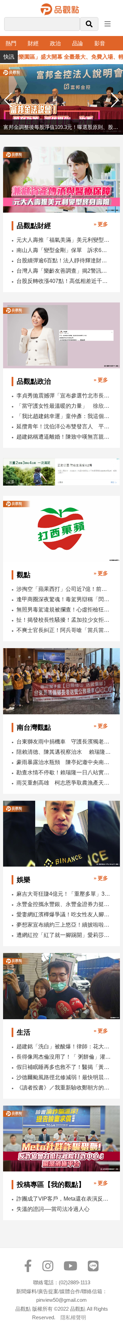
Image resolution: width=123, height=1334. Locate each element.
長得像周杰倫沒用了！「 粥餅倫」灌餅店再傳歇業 (63, 1056)
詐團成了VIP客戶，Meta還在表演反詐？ (63, 1198)
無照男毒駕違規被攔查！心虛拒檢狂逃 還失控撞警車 (63, 609)
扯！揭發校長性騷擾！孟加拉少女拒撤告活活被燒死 (63, 619)
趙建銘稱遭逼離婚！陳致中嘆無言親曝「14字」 (63, 436)
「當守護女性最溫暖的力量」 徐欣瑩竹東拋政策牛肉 (63, 405)
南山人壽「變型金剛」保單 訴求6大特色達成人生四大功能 (63, 250)
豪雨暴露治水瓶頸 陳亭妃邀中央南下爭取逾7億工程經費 (63, 762)
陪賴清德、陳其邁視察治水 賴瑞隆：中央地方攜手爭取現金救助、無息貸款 (63, 751)
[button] (115, 100)
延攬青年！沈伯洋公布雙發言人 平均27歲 (63, 426)
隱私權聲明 (73, 1317)
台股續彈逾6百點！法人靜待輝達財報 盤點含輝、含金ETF (63, 260)
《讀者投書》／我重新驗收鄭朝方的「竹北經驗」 (63, 1087)
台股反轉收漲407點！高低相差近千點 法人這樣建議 (63, 281)
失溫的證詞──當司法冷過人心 (53, 1209)
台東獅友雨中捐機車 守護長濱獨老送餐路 (63, 741)
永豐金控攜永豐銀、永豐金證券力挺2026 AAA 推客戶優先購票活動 (63, 904)
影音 (99, 43)
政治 (55, 43)
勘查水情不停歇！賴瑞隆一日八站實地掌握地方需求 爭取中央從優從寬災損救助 (63, 772)
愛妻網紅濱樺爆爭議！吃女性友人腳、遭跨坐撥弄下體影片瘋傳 (63, 914)
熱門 (10, 43)
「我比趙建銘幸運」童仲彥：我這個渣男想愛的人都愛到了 (63, 416)
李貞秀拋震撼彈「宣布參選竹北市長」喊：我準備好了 (63, 395)
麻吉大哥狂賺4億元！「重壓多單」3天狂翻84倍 (63, 893)
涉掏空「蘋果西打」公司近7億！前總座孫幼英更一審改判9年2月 (63, 589)
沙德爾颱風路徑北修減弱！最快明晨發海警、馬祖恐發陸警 (63, 1077)
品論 (77, 43)
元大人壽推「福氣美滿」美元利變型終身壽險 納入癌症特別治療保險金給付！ (63, 239)
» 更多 (101, 224)
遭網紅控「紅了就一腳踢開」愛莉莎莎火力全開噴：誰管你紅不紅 (63, 935)
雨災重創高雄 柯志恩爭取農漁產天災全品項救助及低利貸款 (63, 782)
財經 (33, 43)
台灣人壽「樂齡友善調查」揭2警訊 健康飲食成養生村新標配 (63, 270)
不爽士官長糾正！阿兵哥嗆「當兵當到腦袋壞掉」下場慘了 (63, 630)
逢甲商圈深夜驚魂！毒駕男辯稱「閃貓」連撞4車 (63, 599)
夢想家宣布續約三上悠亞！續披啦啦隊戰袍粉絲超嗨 (63, 924)
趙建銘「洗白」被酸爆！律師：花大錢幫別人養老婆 (63, 1046)
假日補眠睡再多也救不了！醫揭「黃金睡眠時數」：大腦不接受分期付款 (63, 1067)
